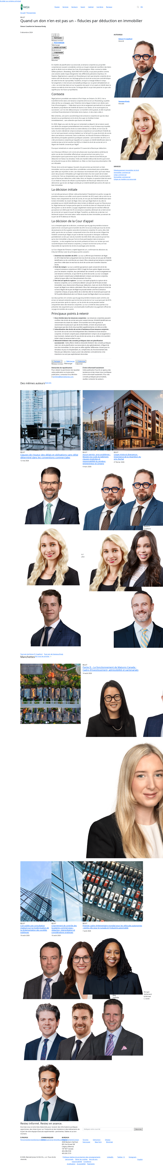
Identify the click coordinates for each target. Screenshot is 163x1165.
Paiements (91, 1164)
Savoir (83, 7)
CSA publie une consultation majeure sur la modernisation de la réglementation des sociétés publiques (34, 929)
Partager (57, 361)
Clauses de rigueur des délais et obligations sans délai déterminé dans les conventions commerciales (49, 456)
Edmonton (96, 1140)
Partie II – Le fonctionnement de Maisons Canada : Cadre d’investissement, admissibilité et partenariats (110, 668)
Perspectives (31, 13)
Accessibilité (81, 1164)
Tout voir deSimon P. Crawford (31, 654)
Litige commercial (120, 175)
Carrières (100, 7)
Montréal (109, 1142)
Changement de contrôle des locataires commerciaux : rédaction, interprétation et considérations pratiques (64, 929)
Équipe (57, 7)
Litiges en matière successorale (125, 179)
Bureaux (109, 7)
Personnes (24, 1140)
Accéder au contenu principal (10, 1)
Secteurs (74, 7)
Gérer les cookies (81, 1159)
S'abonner (81, 361)
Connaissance (46, 1140)
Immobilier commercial (122, 177)
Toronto (85, 1140)
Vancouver (86, 1142)
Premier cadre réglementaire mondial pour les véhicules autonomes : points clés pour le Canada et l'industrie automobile (112, 926)
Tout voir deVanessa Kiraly (53, 654)
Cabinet (91, 7)
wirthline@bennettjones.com (63, 377)
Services (65, 7)
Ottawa (107, 1140)
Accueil (22, 13)
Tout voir (48, 383)
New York (98, 1142)
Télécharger (70, 361)
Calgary (64, 1140)
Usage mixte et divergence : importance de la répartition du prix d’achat (127, 456)
